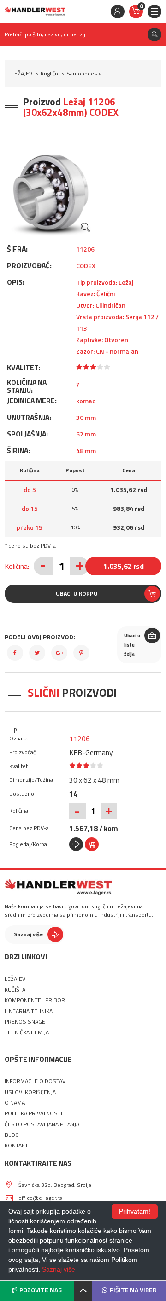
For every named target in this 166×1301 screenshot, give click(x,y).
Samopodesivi (84, 73)
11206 (79, 738)
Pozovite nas (40, 1290)
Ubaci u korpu (77, 593)
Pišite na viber (133, 1290)
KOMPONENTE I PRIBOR (35, 1000)
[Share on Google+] (59, 653)
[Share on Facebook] (15, 653)
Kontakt (16, 1145)
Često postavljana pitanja (42, 1124)
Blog (12, 1135)
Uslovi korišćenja (30, 1092)
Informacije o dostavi (36, 1081)
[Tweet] (37, 653)
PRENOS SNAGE (25, 1022)
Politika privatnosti (33, 1113)
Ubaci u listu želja (132, 645)
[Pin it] (81, 653)
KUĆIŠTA (15, 990)
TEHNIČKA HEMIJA (27, 1032)
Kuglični (50, 73)
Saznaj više (28, 934)
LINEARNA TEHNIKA (29, 1011)
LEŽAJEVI (23, 73)
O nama (15, 1103)
